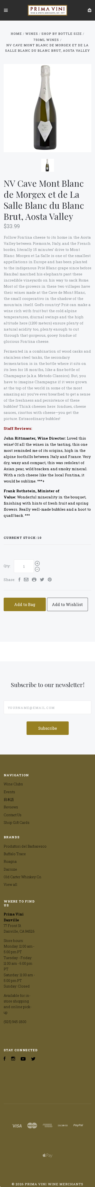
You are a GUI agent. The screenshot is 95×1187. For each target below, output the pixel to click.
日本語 (9, 799)
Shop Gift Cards (16, 822)
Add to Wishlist (67, 604)
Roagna (10, 861)
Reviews (11, 807)
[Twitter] (33, 1059)
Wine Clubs (13, 784)
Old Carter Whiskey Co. (23, 877)
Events (9, 792)
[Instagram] (13, 1059)
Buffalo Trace (15, 854)
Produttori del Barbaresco (25, 846)
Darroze (10, 869)
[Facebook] (5, 1059)
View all (10, 884)
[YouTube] (23, 1059)
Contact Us (12, 815)
